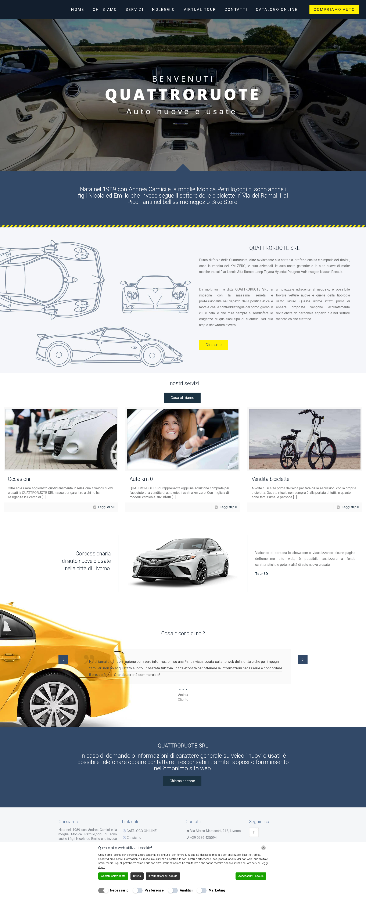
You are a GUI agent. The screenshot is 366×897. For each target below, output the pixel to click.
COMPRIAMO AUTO (334, 9)
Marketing (217, 890)
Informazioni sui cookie (162, 876)
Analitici (186, 890)
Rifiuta (137, 876)
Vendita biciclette (270, 479)
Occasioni (19, 479)
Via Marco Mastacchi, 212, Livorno (215, 831)
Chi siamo (134, 838)
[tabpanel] (183, 675)
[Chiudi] (263, 847)
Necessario (119, 890)
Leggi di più (106, 507)
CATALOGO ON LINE (142, 831)
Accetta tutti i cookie (250, 876)
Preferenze (154, 890)
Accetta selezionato (113, 876)
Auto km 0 (141, 479)
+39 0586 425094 (203, 838)
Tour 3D (261, 574)
